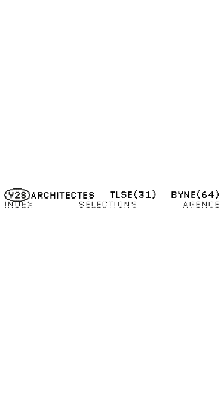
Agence (201, 204)
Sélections (107, 204)
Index (18, 204)
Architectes (62, 195)
